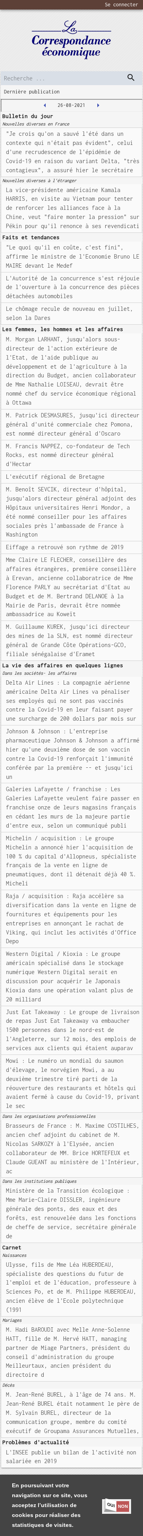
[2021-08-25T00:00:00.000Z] (45, 105)
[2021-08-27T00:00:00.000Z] (98, 105)
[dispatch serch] (131, 77)
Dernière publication (32, 92)
